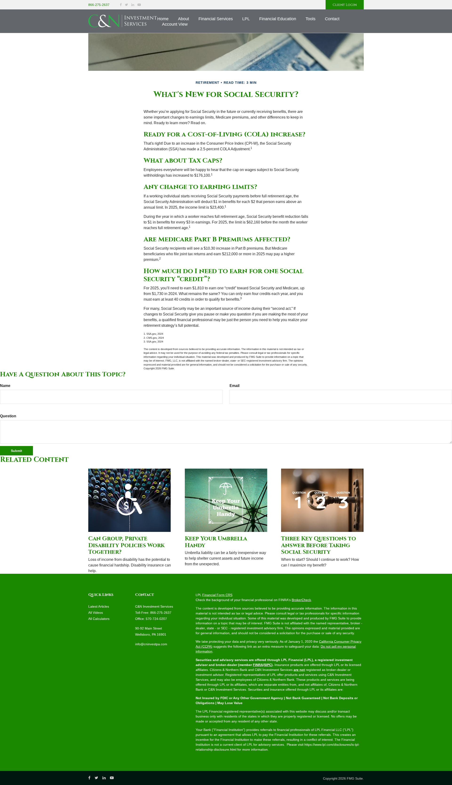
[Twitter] (126, 4)
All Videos (95, 612)
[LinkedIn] (132, 4)
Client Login (345, 5)
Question (8, 416)
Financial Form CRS (217, 595)
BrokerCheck (301, 600)
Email (234, 386)
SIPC (267, 665)
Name (5, 386)
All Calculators (98, 619)
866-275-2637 (98, 5)
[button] (183, 19)
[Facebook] (121, 4)
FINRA (258, 665)
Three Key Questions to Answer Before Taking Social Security (318, 545)
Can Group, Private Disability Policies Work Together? (126, 545)
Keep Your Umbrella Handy (216, 542)
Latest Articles (98, 606)
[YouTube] (139, 4)
